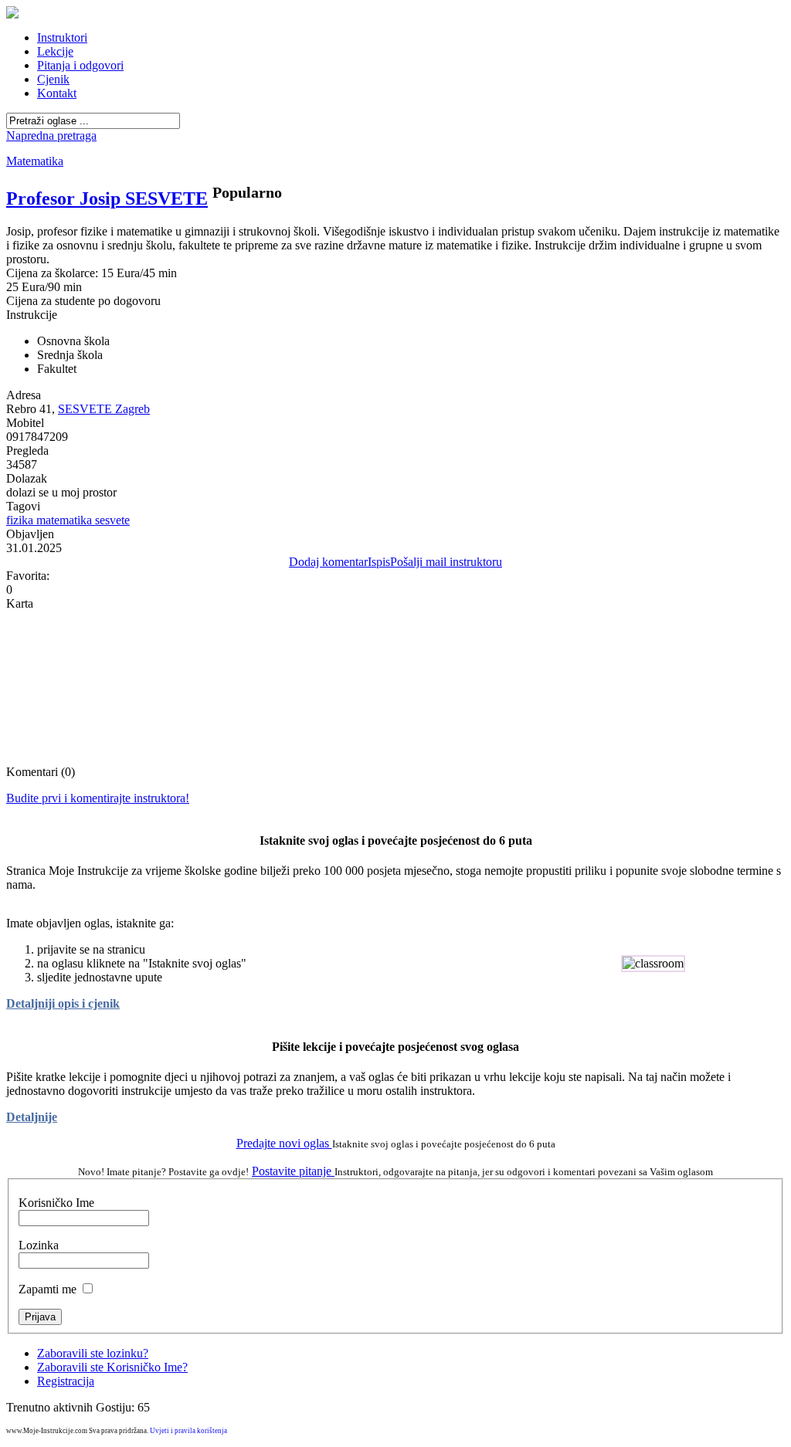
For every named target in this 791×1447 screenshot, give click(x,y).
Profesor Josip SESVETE (107, 198)
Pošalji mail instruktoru (446, 561)
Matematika (34, 161)
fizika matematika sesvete (68, 520)
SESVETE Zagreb (104, 408)
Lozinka (39, 1245)
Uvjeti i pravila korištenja (188, 1431)
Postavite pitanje (293, 1171)
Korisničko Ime (56, 1202)
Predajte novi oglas (284, 1143)
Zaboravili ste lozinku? (92, 1353)
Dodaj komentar (328, 561)
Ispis (379, 561)
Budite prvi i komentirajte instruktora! (97, 798)
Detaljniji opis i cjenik (63, 1003)
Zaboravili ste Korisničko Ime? (112, 1367)
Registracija (65, 1381)
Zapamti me (47, 1289)
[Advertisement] (395, 148)
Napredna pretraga (51, 135)
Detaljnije (31, 1116)
